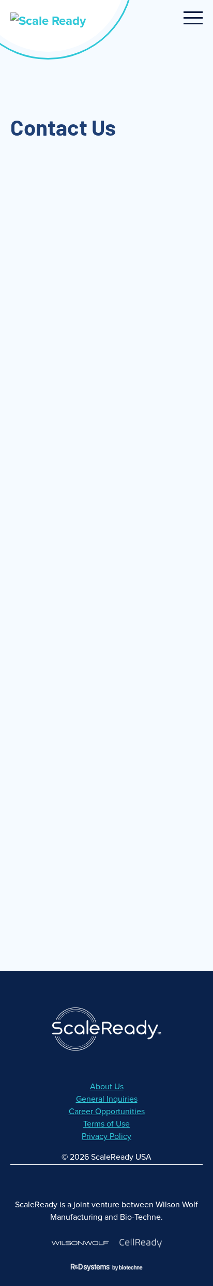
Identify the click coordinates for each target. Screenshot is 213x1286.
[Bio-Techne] (106, 1267)
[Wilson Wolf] (80, 1243)
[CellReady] (140, 1243)
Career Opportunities (107, 1111)
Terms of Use (106, 1124)
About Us (107, 1087)
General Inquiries (107, 1099)
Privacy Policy (106, 1136)
